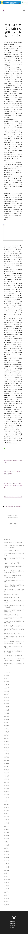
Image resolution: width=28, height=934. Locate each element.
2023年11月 (6, 763)
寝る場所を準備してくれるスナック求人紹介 (14, 664)
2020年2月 (6, 904)
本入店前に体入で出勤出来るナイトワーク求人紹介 (14, 606)
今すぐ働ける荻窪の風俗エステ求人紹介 (14, 629)
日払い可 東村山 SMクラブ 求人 (12, 563)
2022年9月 (6, 807)
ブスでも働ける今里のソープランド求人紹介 (14, 554)
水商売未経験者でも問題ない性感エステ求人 (14, 581)
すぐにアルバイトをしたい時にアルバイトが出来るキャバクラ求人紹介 (14, 642)
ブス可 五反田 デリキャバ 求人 (12, 550)
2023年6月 (6, 779)
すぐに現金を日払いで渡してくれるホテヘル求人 (14, 601)
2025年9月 (6, 694)
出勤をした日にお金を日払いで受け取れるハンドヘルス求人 (14, 546)
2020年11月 (7, 876)
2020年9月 (6, 882)
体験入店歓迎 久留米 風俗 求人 (12, 594)
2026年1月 (6, 681)
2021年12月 (6, 835)
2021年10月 (7, 842)
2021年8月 (6, 848)
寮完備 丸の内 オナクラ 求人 (11, 615)
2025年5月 (6, 707)
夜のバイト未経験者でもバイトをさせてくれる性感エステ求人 (14, 571)
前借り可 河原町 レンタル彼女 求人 (13, 542)
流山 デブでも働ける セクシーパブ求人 (14, 590)
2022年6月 (6, 816)
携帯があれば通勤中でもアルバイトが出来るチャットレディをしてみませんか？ (15, 524)
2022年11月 (6, 801)
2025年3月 (6, 713)
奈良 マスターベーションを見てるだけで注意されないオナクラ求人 (14, 659)
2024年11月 (6, 725)
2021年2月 (6, 867)
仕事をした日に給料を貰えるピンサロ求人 (14, 559)
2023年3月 (6, 788)
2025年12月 (6, 685)
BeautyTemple (12, 925)
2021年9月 (6, 845)
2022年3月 (6, 826)
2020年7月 (6, 889)
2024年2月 (6, 754)
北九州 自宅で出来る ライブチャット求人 (13, 506)
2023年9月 (6, 769)
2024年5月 (6, 744)
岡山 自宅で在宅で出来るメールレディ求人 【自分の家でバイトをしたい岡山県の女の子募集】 (13, 485)
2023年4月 (6, 785)
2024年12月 (6, 722)
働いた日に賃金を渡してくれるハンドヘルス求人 (14, 637)
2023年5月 (6, 782)
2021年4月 (6, 860)
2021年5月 (6, 857)
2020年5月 (6, 895)
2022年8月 (6, 810)
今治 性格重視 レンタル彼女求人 (11, 524)
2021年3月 (6, 864)
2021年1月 (6, 870)
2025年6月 (6, 703)
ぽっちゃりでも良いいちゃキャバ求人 (14, 626)
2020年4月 (6, 898)
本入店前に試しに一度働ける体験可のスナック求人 (14, 621)
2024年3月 (6, 751)
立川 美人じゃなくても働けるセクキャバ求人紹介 (14, 651)
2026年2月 (6, 678)
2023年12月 (6, 760)
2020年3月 (6, 901)
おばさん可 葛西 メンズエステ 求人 (13, 618)
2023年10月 (7, 766)
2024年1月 (6, 757)
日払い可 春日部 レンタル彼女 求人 (13, 655)
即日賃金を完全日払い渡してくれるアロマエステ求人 (14, 610)
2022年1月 (6, 832)
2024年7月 (6, 738)
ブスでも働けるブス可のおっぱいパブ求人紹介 (14, 647)
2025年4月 (6, 710)
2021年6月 (6, 854)
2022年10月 (7, 804)
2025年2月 (6, 716)
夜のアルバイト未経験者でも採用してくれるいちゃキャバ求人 (14, 576)
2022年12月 (6, 798)
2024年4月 (6, 747)
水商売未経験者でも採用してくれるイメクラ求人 (14, 567)
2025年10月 (7, 691)
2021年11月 (6, 838)
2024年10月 (7, 729)
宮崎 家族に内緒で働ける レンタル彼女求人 (13, 496)
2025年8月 (6, 697)
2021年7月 (6, 851)
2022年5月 (6, 820)
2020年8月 (6, 886)
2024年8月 (6, 735)
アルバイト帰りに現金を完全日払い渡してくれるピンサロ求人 (14, 585)
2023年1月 (6, 794)
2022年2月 (6, 829)
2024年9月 (6, 732)
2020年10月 (7, 879)
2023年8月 (6, 772)
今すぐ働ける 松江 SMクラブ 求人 (12, 633)
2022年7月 (6, 813)
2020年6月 (6, 892)
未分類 (13, 20)
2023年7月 (6, 776)
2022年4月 (6, 823)
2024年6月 (6, 741)
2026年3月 (6, 675)
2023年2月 (6, 791)
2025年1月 (6, 719)
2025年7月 (6, 700)
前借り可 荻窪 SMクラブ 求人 (11, 597)
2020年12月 (7, 873)
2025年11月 (6, 688)
